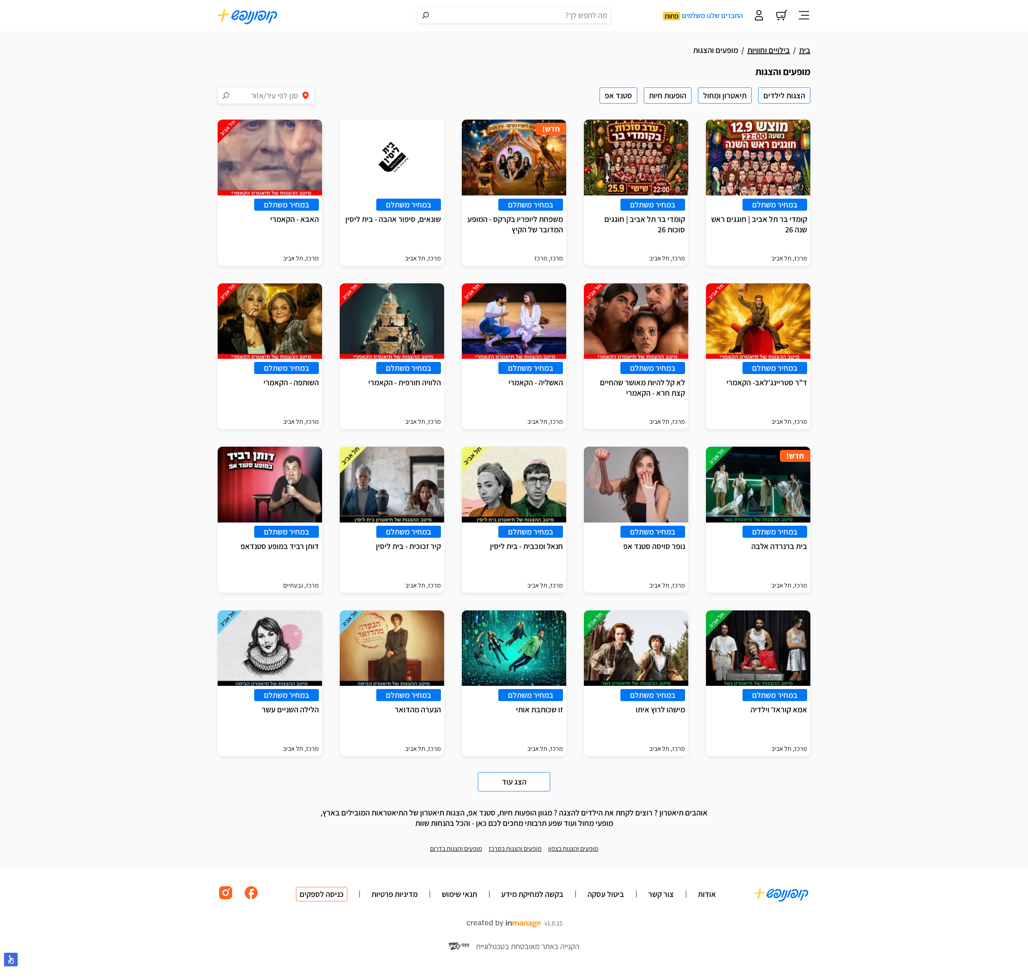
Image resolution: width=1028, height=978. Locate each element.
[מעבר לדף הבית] (248, 16)
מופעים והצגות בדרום (456, 848)
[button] (11, 959)
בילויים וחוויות (768, 50)
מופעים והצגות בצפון (573, 848)
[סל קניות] (781, 16)
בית (804, 50)
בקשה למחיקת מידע (532, 894)
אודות (707, 894)
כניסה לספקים (322, 894)
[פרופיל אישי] (759, 16)
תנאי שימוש (459, 894)
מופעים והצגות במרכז (515, 848)
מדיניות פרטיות (394, 894)
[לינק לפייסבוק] (251, 899)
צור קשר (661, 894)
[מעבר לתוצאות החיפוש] (426, 15)
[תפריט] (804, 16)
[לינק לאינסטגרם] (226, 899)
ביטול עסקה (605, 894)
